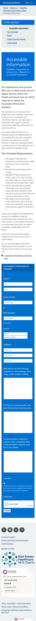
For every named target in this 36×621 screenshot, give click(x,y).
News (9, 35)
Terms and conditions (20, 607)
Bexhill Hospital (7, 544)
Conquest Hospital (8, 537)
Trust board (12, 43)
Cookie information (23, 603)
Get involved (12, 32)
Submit (7, 511)
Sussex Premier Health (16, 39)
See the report (10, 590)
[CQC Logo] (9, 573)
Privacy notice (7, 607)
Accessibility (11, 603)
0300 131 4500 (9, 549)
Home (4, 603)
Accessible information (18, 28)
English (21, 619)
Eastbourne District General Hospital (15, 540)
